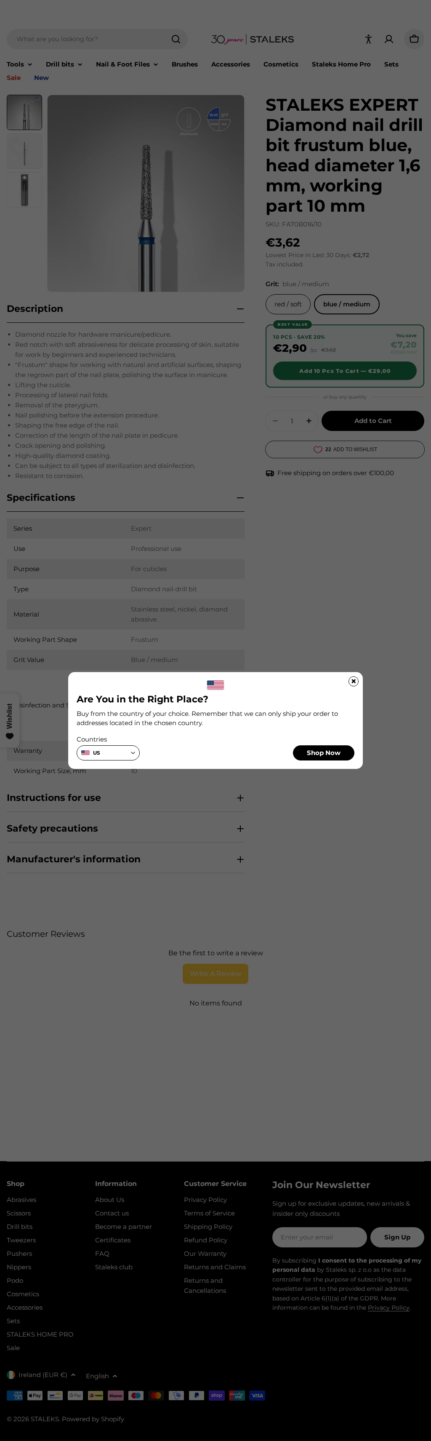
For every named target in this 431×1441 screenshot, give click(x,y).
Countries (92, 739)
